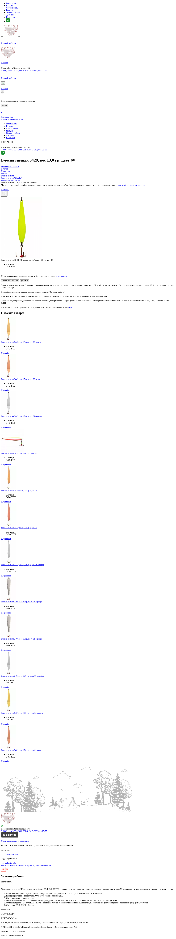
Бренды (9, 10)
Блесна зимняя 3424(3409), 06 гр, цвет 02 (19, 527)
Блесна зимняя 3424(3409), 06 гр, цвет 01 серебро (22, 565)
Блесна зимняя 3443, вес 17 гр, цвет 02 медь (20, 379)
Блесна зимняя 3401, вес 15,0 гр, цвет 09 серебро (22, 676)
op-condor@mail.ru (9, 863)
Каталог (9, 5)
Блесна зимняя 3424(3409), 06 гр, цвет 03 (19, 490)
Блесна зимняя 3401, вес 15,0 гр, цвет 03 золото (22, 713)
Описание (6, 281)
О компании (11, 3)
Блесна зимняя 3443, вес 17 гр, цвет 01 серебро (21, 416)
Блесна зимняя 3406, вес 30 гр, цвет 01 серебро (21, 602)
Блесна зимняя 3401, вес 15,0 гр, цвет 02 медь (21, 750)
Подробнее (6, 353)
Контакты (10, 17)
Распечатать (6, 882)
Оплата (15, 281)
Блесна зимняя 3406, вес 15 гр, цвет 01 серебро (21, 639)
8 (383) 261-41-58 (23, 70)
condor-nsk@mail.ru (9, 854)
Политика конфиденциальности (15, 841)
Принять (5, 190)
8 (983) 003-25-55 (39, 70)
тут (70, 307)
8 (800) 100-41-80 (8, 70)
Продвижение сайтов (41, 865)
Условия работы (13, 12)
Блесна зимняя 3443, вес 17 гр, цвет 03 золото (21, 342)
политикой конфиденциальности (131, 185)
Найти (4, 106)
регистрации (61, 276)
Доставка (10, 15)
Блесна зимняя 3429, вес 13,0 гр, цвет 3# (18, 453)
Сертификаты (12, 8)
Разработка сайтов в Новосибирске (16, 865)
